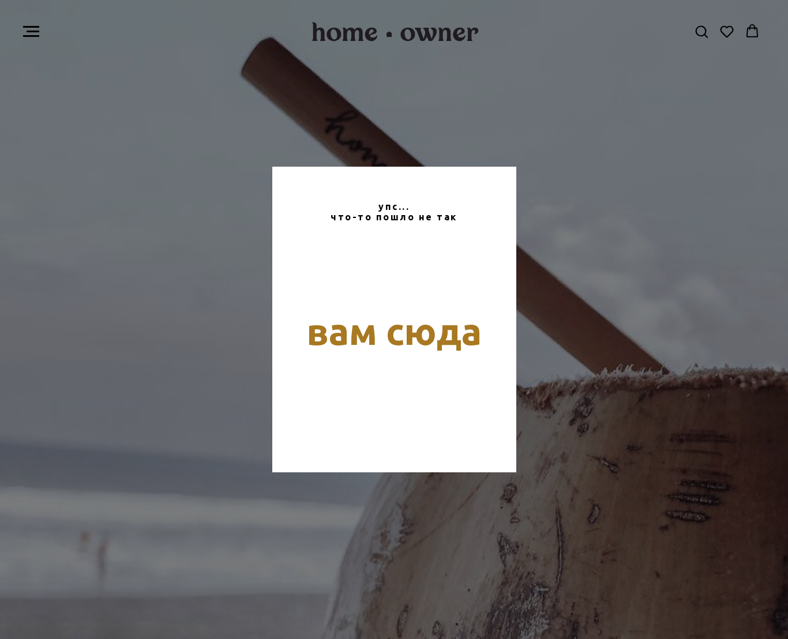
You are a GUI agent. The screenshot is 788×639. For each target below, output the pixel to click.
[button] (701, 31)
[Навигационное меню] (31, 31)
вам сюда (394, 331)
